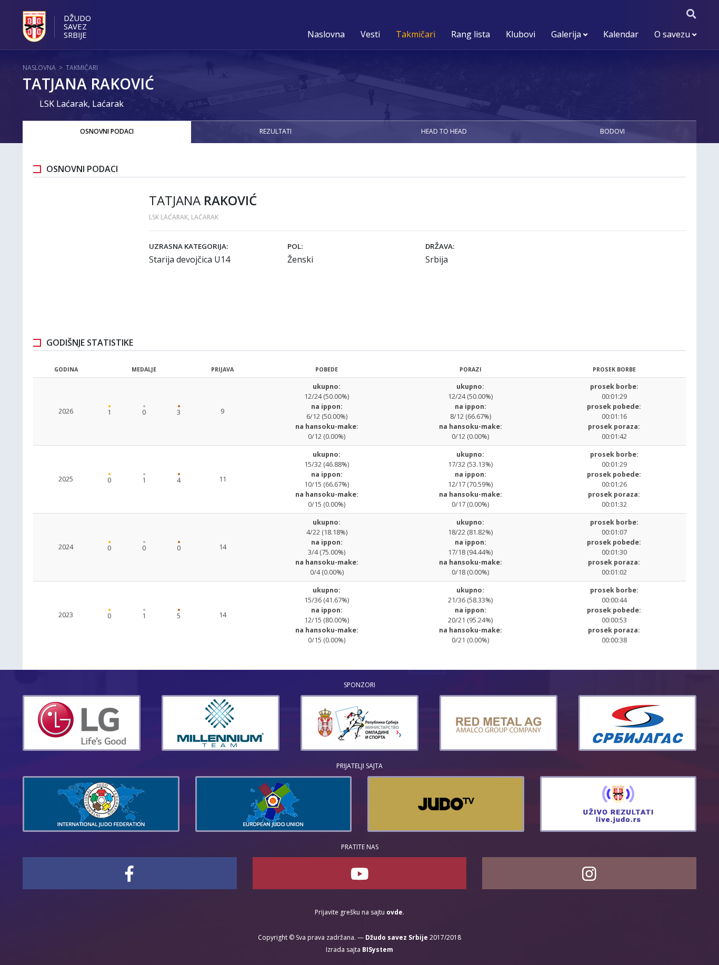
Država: (439, 246)
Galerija (567, 34)
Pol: (295, 246)
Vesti (370, 34)
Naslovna (326, 34)
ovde (394, 912)
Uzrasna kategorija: (188, 246)
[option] (82, 723)
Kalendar (620, 34)
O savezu (673, 34)
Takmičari (415, 34)
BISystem (377, 949)
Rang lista (470, 34)
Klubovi (520, 34)
